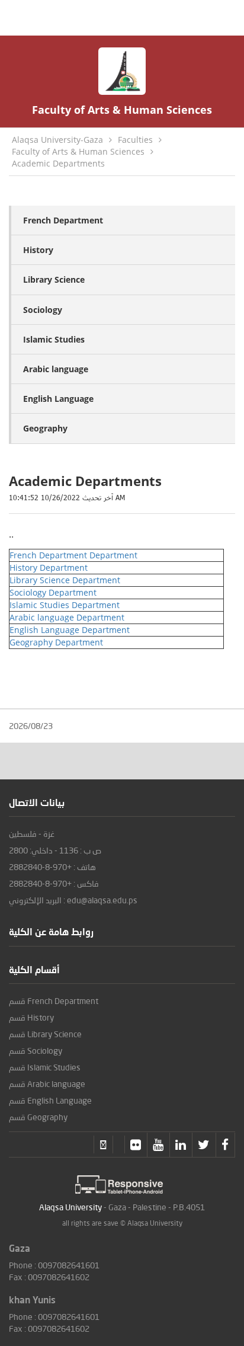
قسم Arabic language (47, 1084)
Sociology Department (53, 592)
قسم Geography (38, 1117)
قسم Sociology (35, 1051)
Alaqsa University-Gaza (57, 139)
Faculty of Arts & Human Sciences (78, 151)
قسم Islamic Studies (45, 1067)
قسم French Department (53, 1001)
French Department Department (73, 555)
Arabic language (55, 369)
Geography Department (56, 642)
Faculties (135, 139)
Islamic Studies (54, 339)
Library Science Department (64, 580)
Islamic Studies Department (64, 604)
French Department (63, 220)
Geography (45, 428)
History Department (48, 567)
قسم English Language (50, 1100)
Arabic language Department (66, 617)
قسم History (31, 1017)
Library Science (54, 279)
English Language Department (69, 629)
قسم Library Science (45, 1034)
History (38, 249)
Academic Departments (58, 163)
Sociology (42, 309)
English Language (58, 398)
